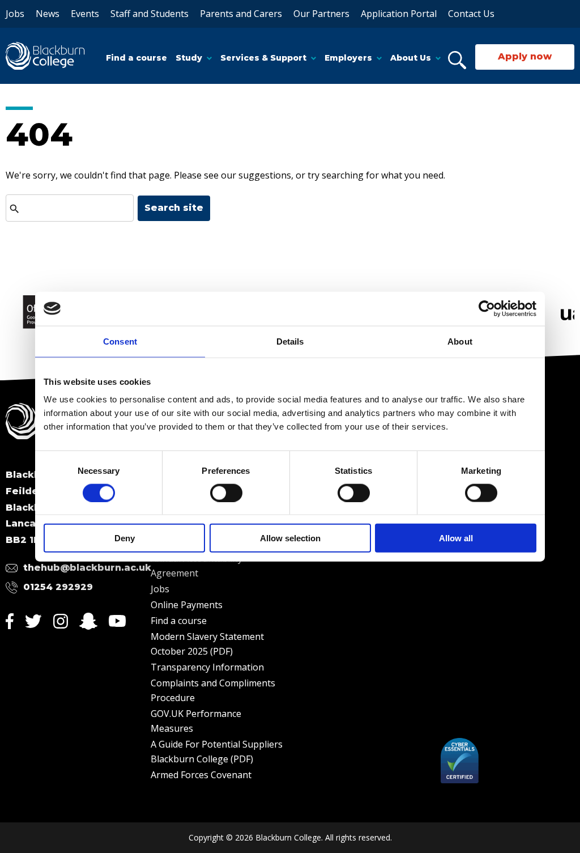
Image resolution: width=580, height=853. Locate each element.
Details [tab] (290, 341)
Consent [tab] (120, 341)
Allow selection (290, 538)
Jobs (15, 13)
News (47, 13)
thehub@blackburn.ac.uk (87, 567)
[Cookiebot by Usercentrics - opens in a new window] (486, 308)
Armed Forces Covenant (201, 775)
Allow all (456, 538)
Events (85, 13)
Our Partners (321, 13)
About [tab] (459, 341)
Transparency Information (207, 667)
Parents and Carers (241, 13)
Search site (173, 207)
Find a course (136, 58)
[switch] (226, 492)
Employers (348, 58)
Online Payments (187, 605)
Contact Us (471, 13)
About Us (410, 58)
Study (189, 58)
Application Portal (399, 13)
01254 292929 (58, 587)
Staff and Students (149, 13)
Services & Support (263, 58)
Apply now (525, 56)
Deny (124, 538)
